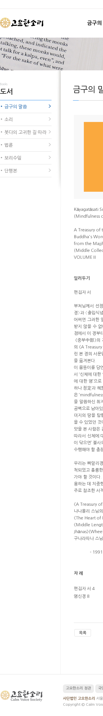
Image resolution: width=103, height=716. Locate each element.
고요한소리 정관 (78, 688)
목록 (82, 633)
